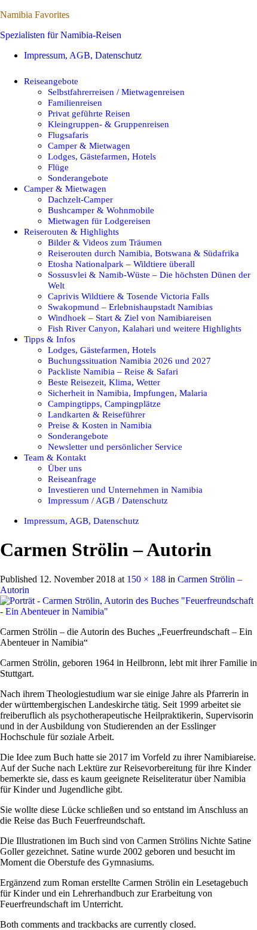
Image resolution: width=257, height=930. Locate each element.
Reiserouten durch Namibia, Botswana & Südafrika (143, 253)
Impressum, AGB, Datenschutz (83, 55)
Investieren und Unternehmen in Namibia (125, 489)
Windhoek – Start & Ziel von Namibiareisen (130, 317)
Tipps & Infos (49, 339)
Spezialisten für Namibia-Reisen (60, 35)
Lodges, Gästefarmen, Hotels (102, 156)
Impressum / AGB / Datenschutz (108, 500)
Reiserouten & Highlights (71, 231)
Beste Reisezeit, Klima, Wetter (104, 382)
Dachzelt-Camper (80, 199)
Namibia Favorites (34, 15)
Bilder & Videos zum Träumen (105, 242)
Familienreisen (75, 102)
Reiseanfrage (72, 479)
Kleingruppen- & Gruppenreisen (108, 124)
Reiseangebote (51, 81)
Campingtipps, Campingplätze (104, 403)
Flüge (58, 167)
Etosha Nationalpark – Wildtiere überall (121, 264)
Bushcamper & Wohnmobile (101, 210)
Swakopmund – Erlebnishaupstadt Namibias (130, 307)
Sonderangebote (78, 178)
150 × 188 (146, 579)
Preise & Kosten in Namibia (100, 425)
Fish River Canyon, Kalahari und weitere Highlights (144, 328)
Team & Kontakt (55, 457)
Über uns (65, 468)
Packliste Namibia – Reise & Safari (113, 371)
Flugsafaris (68, 135)
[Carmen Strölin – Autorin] (128, 611)
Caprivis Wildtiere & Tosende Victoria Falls (128, 296)
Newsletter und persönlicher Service (115, 446)
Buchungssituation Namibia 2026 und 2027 (129, 360)
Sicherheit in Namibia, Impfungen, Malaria (127, 393)
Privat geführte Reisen (89, 113)
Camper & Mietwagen (89, 145)
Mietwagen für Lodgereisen (99, 221)
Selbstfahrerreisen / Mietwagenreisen (116, 92)
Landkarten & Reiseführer (96, 414)
